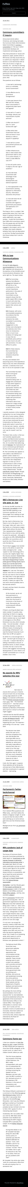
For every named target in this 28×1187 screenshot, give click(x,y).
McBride (10, 445)
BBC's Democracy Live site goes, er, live (13, 501)
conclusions (11, 898)
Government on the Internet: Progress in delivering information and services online (14, 860)
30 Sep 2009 (6, 665)
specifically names (8, 471)
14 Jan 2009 (6, 781)
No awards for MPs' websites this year (11, 674)
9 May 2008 (6, 838)
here (18, 1099)
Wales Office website (9, 893)
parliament (18, 496)
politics (13, 248)
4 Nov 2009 (6, 248)
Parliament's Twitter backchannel (12, 790)
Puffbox (6, 4)
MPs (22, 252)
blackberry (6, 496)
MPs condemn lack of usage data (12, 849)
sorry (8, 702)
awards (5, 669)
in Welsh (11, 895)
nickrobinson (20, 1033)
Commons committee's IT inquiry (13, 33)
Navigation (14, 13)
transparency (6, 1035)
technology (14, 24)
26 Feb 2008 (6, 1029)
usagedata (20, 842)
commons (5, 28)
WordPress (20, 1183)
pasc (10, 28)
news (13, 1029)
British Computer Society (16, 700)
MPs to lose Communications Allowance (11, 258)
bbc (4, 1033)
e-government (6, 24)
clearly (14, 546)
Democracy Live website (10, 508)
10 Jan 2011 (6, 20)
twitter (10, 785)
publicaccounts (13, 842)
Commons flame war (12, 1039)
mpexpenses (17, 252)
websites (5, 844)
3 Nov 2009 (6, 492)
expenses (11, 252)
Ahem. (5, 698)
